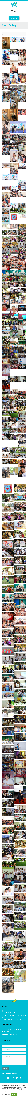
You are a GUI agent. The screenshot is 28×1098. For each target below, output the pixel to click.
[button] (5, 1068)
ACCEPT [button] (14, 1094)
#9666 (23, 1010)
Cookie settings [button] (6, 1094)
